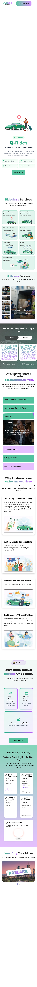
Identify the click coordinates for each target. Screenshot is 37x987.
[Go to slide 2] (16, 193)
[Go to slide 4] (23, 193)
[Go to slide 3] (19, 193)
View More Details (18, 183)
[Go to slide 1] (14, 193)
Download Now (24, 3)
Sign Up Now (18, 740)
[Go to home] (7, 3)
